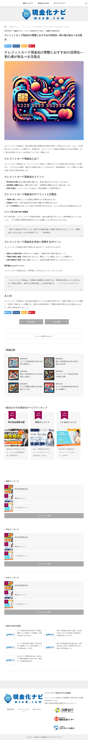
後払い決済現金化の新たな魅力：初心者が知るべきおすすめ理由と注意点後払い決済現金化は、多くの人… (69, 633)
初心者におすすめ (43, 3)
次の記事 (56, 322)
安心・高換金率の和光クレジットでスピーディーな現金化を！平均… (41, 452)
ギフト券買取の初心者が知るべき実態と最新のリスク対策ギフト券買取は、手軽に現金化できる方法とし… (29, 633)
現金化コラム (18, 31)
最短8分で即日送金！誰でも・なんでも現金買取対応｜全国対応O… (16, 452)
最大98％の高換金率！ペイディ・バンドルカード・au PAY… (68, 452)
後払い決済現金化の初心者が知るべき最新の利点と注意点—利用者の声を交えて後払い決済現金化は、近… (69, 646)
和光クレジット (20, 498)
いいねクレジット (21, 507)
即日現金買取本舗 (21, 489)
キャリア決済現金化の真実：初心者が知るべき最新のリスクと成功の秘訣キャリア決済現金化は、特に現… (29, 646)
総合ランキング (28, 3)
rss (86, 3)
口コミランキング (59, 3)
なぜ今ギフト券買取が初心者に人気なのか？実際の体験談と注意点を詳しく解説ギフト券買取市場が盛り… (29, 658)
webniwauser (55, 31)
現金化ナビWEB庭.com (41, 737)
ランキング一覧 (44, 516)
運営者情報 (10, 709)
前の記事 (31, 322)
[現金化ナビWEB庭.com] (44, 19)
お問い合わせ (37, 709)
